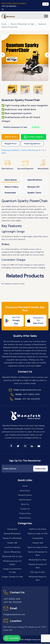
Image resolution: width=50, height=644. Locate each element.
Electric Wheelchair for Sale (22, 24)
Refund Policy (25, 518)
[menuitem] (45, 4)
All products (25, 490)
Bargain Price (11, 143)
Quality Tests (34, 192)
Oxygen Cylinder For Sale (12, 576)
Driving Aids (12, 529)
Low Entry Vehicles (12, 547)
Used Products (25, 500)
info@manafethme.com (27, 389)
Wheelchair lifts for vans (12, 556)
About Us (25, 504)
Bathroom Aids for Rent (38, 547)
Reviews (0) (33, 187)
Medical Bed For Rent (38, 560)
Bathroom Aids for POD (38, 533)
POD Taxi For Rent (37, 572)
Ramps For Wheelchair (12, 538)
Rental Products (25, 495)
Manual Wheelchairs (12, 533)
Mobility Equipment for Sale (15, 127)
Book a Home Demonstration (14, 3)
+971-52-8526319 (9, 6)
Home (4, 24)
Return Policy (11, 187)
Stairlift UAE (12, 543)
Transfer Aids (37, 543)
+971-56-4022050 (27, 399)
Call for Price (11, 137)
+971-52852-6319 (27, 394)
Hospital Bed (37, 538)
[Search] (3, 9)
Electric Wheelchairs (12, 552)
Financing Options (32, 143)
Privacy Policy (25, 513)
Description (11, 179)
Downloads (10, 192)
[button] (46, 16)
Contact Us (25, 509)
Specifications (34, 179)
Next (47, 54)
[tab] (12, 180)
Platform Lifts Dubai (37, 529)
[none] (45, 4)
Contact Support (35, 137)
